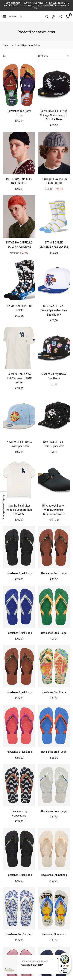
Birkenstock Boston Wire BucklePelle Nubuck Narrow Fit (53, 510)
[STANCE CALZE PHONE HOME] (19, 280)
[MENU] (5, 16)
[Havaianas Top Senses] (54, 849)
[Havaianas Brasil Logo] (19, 547)
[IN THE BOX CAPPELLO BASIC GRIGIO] (54, 153)
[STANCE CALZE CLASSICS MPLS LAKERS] (54, 216)
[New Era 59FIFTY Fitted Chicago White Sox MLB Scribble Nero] (54, 85)
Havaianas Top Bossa (54, 692)
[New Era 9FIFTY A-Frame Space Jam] (54, 416)
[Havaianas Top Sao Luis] (19, 908)
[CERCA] (46, 17)
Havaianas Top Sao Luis (19, 934)
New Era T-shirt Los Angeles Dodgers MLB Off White (19, 510)
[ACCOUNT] (53, 17)
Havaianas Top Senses (54, 874)
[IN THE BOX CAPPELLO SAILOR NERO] (19, 153)
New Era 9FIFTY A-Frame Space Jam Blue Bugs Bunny (54, 310)
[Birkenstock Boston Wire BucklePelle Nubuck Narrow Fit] (54, 479)
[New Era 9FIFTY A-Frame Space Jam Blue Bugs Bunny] (54, 280)
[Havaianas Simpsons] (54, 908)
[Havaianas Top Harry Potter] (19, 85)
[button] (67, 17)
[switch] (64, 970)
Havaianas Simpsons (54, 934)
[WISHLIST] (60, 17)
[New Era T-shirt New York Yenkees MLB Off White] (19, 348)
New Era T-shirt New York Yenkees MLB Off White (19, 378)
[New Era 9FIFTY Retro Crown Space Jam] (19, 416)
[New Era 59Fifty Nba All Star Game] (54, 348)
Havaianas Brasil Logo (19, 573)
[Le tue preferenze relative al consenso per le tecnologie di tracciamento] (3, 507)
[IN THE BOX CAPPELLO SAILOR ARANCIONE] (19, 216)
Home (6, 45)
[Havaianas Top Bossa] (54, 666)
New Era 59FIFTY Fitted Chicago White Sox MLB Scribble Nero (54, 115)
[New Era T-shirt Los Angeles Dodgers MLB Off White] (19, 479)
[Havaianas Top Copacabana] (19, 785)
